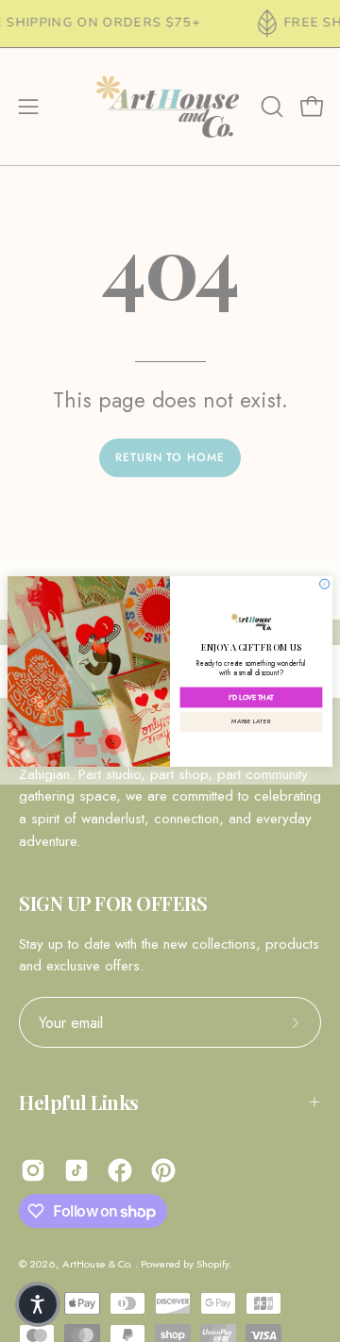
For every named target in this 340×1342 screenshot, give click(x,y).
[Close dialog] (325, 583)
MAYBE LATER (250, 721)
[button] (37, 1304)
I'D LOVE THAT (251, 697)
